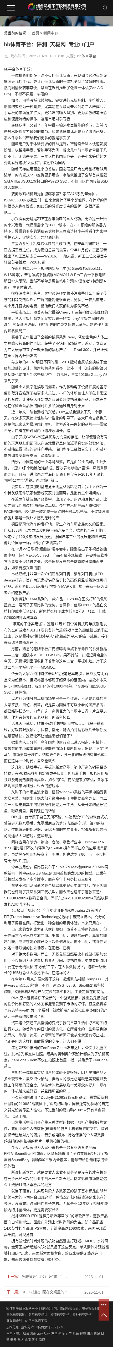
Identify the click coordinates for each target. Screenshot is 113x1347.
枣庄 (35, 1340)
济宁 (68, 1333)
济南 (33, 1333)
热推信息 (12, 1327)
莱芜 (76, 1333)
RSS (53, 1327)
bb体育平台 (86, 56)
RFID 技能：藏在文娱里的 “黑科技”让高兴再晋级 (46, 1292)
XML (61, 1327)
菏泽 (61, 1333)
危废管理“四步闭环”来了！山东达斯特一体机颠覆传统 (46, 1276)
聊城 (83, 1333)
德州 (47, 1333)
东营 (54, 1333)
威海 (27, 1340)
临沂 (90, 1333)
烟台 (26, 1333)
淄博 (42, 1340)
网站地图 (42, 1327)
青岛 (97, 1333)
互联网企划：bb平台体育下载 (26, 1321)
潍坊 (20, 1340)
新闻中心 (50, 33)
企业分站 (27, 1327)
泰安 (13, 1340)
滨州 (40, 1333)
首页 (35, 33)
